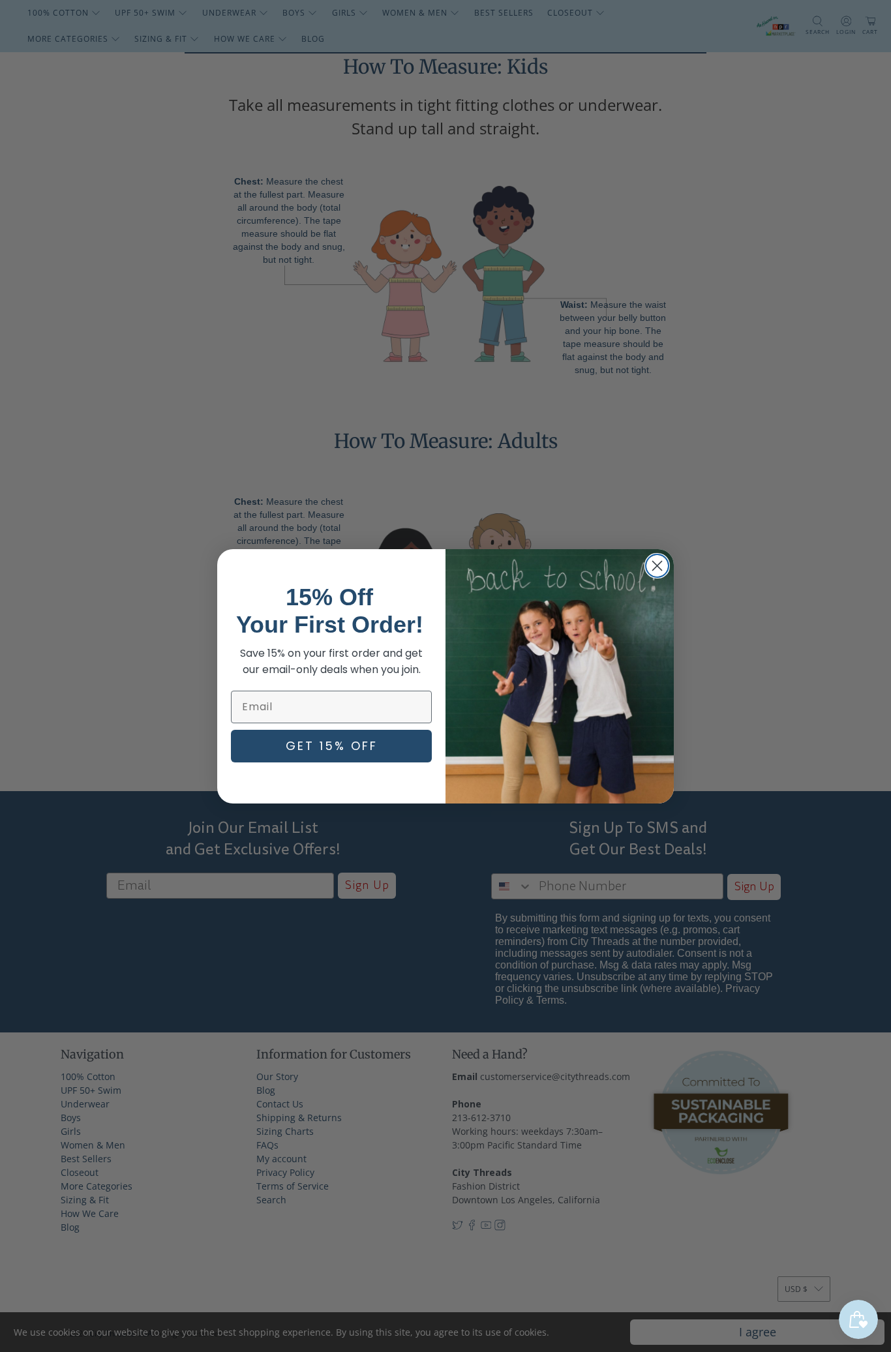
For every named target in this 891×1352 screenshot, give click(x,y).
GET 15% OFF (332, 746)
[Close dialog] (657, 565)
